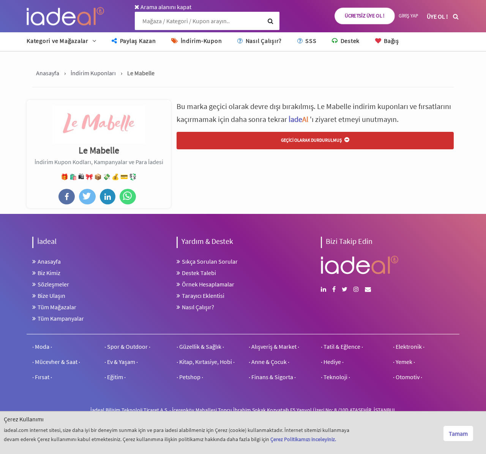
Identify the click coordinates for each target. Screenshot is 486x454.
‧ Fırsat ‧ (42, 377)
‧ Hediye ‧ (332, 361)
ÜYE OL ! (437, 16)
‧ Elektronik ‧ (408, 346)
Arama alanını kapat (165, 7)
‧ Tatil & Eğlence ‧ (342, 346)
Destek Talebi (199, 273)
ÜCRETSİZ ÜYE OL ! (365, 16)
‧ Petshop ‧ (190, 377)
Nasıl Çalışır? (263, 40)
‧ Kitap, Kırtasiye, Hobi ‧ (206, 361)
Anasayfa (49, 261)
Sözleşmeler (53, 284)
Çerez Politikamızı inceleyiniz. (303, 439)
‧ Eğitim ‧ (115, 377)
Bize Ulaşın (51, 295)
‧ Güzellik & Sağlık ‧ (200, 346)
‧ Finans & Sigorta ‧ (272, 377)
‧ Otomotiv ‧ (407, 377)
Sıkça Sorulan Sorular (210, 261)
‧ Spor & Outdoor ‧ (127, 346)
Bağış (390, 40)
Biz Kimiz (49, 273)
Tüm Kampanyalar (61, 318)
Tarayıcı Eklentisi (203, 295)
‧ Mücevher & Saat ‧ (56, 361)
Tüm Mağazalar (57, 307)
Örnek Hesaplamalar (208, 284)
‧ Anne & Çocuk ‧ (269, 361)
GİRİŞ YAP (408, 16)
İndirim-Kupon (200, 40)
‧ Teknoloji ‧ (335, 377)
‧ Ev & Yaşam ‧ (121, 361)
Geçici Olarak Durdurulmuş (311, 140)
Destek (349, 40)
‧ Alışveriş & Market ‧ (274, 346)
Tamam (458, 433)
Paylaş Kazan (137, 40)
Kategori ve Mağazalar (57, 40)
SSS (310, 40)
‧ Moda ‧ (42, 346)
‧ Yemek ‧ (404, 361)
